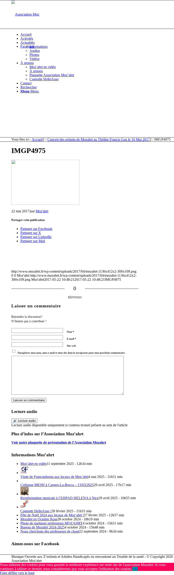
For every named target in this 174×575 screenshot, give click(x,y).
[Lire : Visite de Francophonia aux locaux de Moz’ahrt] (24, 473)
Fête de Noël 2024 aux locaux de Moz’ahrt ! (52, 515)
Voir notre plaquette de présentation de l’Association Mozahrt (58, 442)
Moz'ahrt (42, 211)
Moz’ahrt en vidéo (33, 464)
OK (135, 569)
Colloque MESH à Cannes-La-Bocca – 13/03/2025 (57, 485)
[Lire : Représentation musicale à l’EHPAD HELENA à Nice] (24, 494)
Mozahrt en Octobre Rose (38, 519)
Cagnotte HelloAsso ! (35, 511)
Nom (70, 331)
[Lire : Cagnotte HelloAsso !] (24, 507)
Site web (71, 345)
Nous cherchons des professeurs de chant (49, 531)
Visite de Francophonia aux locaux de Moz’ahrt (54, 477)
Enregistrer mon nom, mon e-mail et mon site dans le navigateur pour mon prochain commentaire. (71, 352)
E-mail (71, 338)
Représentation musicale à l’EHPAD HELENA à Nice (59, 498)
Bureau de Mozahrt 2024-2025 (42, 527)
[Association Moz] (25, 14)
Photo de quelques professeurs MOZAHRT (51, 523)
